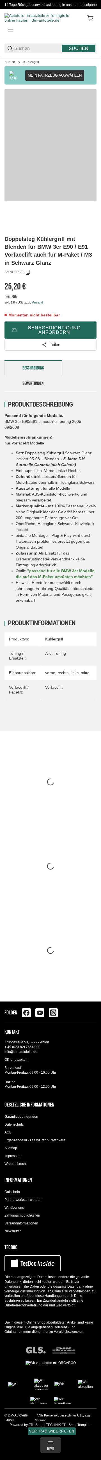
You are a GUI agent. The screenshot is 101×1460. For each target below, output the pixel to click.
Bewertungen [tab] (32, 383)
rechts (63, 672)
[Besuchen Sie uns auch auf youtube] (39, 1012)
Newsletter (12, 1231)
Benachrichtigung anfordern (54, 330)
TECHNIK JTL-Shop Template (68, 1425)
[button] (92, 999)
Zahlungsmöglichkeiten (22, 1215)
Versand (37, 302)
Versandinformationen (21, 1223)
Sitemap (10, 1148)
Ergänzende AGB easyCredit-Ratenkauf (34, 1140)
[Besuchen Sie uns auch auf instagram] (53, 1012)
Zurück (9, 62)
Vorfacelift (54, 687)
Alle (48, 653)
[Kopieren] (28, 272)
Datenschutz (14, 1124)
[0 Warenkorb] (90, 18)
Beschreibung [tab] (33, 368)
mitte (85, 672)
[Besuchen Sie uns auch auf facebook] (26, 1012)
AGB (8, 1132)
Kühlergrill (31, 62)
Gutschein (12, 1192)
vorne (50, 672)
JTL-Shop (36, 1425)
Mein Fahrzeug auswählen (55, 75)
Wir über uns (14, 1208)
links (75, 672)
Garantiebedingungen (21, 1117)
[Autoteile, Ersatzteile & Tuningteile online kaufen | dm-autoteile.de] (38, 17)
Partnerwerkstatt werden (23, 1200)
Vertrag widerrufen (51, 1431)
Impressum (12, 1156)
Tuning (60, 653)
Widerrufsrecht (15, 1164)
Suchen (78, 48)
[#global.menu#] (10, 30)
